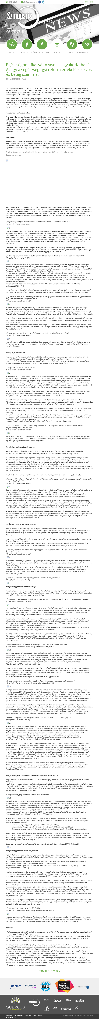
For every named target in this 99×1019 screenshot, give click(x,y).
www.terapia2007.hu (28, 629)
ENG (91, 2)
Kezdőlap (9, 1015)
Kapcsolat (32, 1015)
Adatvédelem (11, 1017)
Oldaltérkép (18, 1015)
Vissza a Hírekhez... (49, 970)
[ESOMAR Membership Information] (30, 986)
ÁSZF (40, 1015)
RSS (26, 1015)
